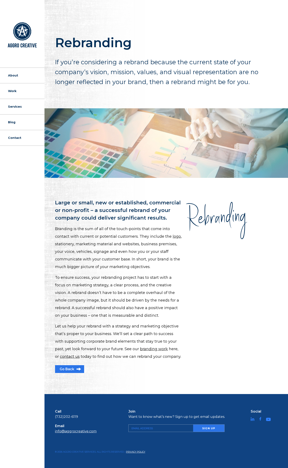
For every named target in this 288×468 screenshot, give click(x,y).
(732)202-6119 (66, 417)
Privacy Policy (135, 451)
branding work (154, 349)
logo (177, 236)
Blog (11, 122)
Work (12, 91)
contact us (70, 356)
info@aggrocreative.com (76, 431)
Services (15, 107)
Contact (14, 138)
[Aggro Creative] (22, 34)
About (13, 75)
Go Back (67, 369)
